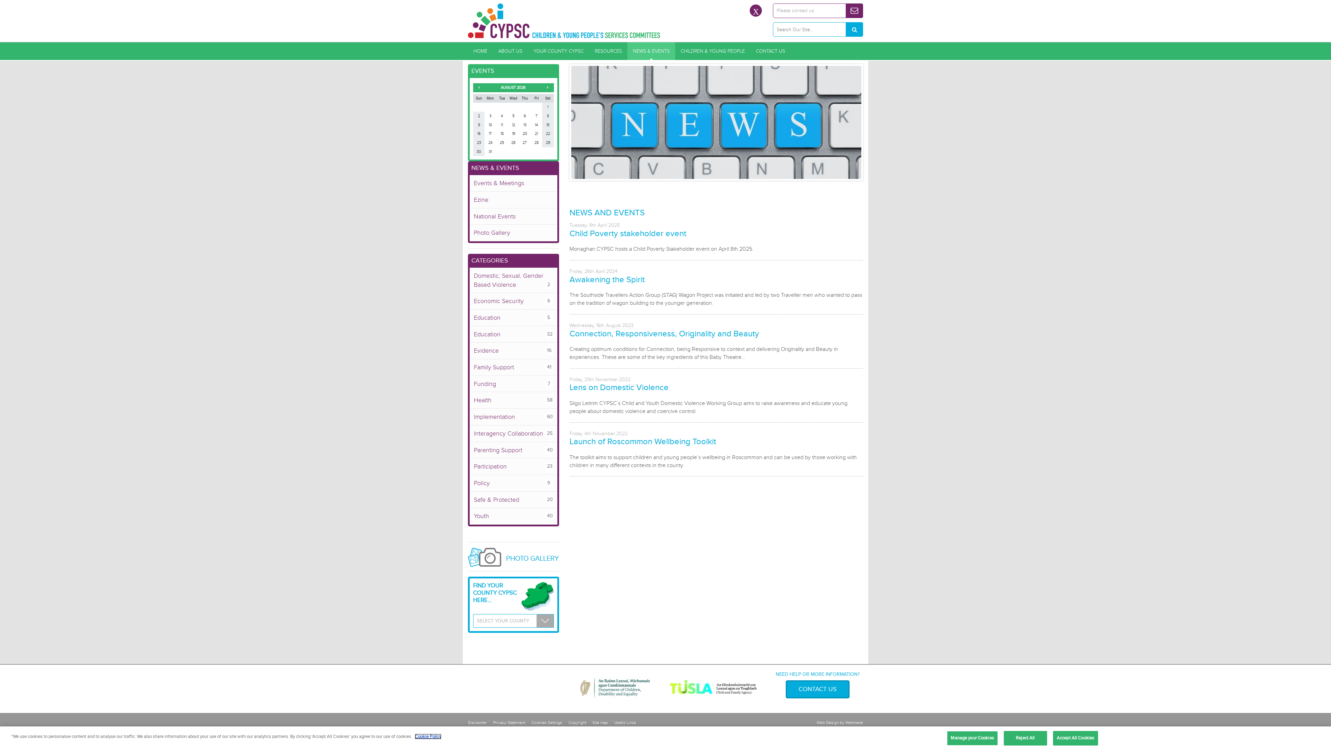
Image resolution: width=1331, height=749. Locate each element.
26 (513, 142)
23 (479, 142)
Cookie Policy (428, 736)
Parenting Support (513, 450)
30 (479, 151)
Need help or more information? (818, 674)
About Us (510, 51)
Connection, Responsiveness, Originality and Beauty (664, 334)
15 (547, 125)
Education (512, 317)
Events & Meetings (499, 183)
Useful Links (625, 722)
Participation (513, 466)
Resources (608, 51)
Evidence (512, 350)
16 (478, 133)
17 (490, 133)
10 (490, 125)
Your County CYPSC (558, 51)
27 (525, 142)
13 (525, 125)
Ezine (481, 200)
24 (490, 142)
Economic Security (512, 301)
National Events (495, 216)
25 (502, 142)
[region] (665, 737)
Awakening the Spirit (607, 280)
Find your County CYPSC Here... (495, 593)
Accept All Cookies (1075, 738)
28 (536, 142)
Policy (512, 483)
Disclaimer (477, 722)
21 (536, 133)
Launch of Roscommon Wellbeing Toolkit (642, 442)
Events (482, 71)
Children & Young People (713, 51)
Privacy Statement (509, 722)
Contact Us (770, 51)
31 (490, 151)
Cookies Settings (546, 722)
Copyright (577, 722)
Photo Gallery (492, 232)
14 (536, 125)
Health (513, 400)
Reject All (1025, 738)
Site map (600, 722)
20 (525, 133)
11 (502, 125)
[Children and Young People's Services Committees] (564, 20)
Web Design (828, 722)
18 (502, 133)
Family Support (512, 367)
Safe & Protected (513, 499)
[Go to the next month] (548, 87)
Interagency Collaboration (513, 433)
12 (513, 125)
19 (513, 133)
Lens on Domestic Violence (619, 387)
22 (548, 133)
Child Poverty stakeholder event (627, 234)
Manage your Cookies (972, 738)
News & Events (651, 51)
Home (480, 51)
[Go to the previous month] (479, 87)
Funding (512, 384)
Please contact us (795, 11)
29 (548, 142)
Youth (513, 516)
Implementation (513, 417)
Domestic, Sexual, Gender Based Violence (512, 280)
